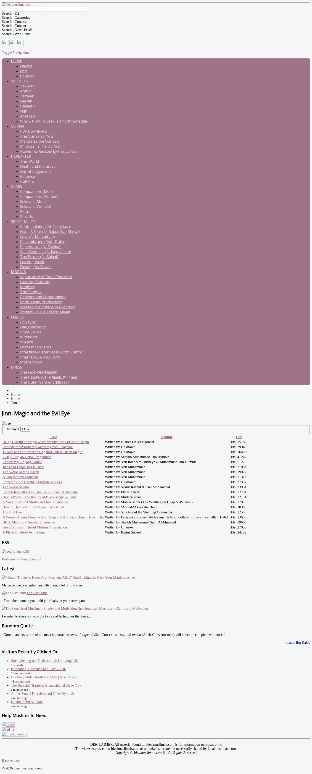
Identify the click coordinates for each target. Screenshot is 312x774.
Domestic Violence (35, 347)
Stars (16, 186)
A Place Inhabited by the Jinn (24, 532)
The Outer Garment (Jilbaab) (44, 382)
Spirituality (23, 221)
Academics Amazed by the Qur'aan (49, 151)
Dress (16, 367)
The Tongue (31, 291)
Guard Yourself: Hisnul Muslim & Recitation (35, 527)
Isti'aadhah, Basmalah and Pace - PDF (38, 669)
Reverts (26, 216)
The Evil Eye (12, 512)
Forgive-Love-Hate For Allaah (45, 311)
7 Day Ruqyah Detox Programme (27, 457)
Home (16, 60)
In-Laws (27, 342)
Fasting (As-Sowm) (36, 266)
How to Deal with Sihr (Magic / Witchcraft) (34, 507)
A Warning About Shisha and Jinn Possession (35, 502)
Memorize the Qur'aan (39, 141)
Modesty (27, 286)
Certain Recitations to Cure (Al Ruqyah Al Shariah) (40, 492)
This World (29, 161)
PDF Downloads (33, 131)
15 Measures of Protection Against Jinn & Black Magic (42, 452)
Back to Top (11, 760)
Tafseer (27, 96)
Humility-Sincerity (35, 281)
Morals (18, 271)
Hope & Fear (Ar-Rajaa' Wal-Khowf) (50, 231)
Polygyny (28, 321)
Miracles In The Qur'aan (40, 146)
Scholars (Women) (35, 206)
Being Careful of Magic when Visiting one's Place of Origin (46, 442)
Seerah (26, 101)
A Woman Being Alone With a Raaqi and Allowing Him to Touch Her (53, 517)
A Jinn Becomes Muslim (20, 477)
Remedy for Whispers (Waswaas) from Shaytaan (38, 447)
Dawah (26, 65)
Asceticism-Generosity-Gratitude (47, 306)
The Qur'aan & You (36, 136)
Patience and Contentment (43, 296)
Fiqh (23, 111)
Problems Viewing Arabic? (21, 559)
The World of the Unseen (21, 472)
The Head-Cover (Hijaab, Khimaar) (49, 377)
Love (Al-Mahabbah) (37, 236)
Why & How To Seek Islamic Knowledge (53, 121)
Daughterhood (33, 326)
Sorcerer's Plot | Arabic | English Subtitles (32, 482)
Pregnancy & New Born (40, 357)
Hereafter (21, 156)
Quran (17, 126)
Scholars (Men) (33, 201)
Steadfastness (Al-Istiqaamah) (45, 251)
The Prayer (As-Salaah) (39, 256)
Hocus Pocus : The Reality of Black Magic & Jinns (39, 497)
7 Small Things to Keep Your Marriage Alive (102, 577)
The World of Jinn (16, 487)
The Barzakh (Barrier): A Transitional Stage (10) (46, 685)
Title (53, 437)
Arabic (25, 91)
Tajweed (27, 86)
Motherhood (31, 362)
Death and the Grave (38, 166)
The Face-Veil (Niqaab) (39, 372)
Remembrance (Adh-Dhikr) (43, 241)
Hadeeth (27, 106)
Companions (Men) (36, 191)
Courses (27, 75)
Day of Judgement (35, 171)
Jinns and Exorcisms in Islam (23, 467)
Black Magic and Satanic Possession (29, 522)
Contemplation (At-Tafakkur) (45, 226)
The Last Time (37, 593)
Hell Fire (27, 181)
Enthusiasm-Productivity (41, 301)
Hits (239, 437)
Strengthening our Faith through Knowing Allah (45, 661)
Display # (12, 429)
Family (17, 316)
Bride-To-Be (30, 332)
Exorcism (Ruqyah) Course (22, 462)
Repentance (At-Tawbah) (41, 246)
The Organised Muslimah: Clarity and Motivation (112, 608)
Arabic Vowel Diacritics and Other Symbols (42, 694)
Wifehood (28, 337)
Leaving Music (32, 261)
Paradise (27, 176)
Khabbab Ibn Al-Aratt (27, 702)
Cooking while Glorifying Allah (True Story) (43, 677)
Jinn (23, 70)
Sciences (19, 81)
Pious (25, 211)
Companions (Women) (39, 196)
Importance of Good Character (46, 276)
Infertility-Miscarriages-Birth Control (51, 352)
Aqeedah (27, 116)
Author (166, 437)
